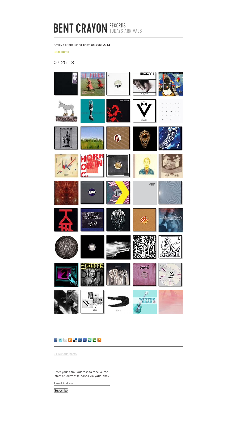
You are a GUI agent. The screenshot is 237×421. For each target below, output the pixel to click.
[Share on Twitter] (60, 340)
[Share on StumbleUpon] (89, 340)
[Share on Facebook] (55, 340)
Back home (61, 52)
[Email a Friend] (65, 340)
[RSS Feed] (99, 340)
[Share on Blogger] (70, 340)
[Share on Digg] (80, 340)
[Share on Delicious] (75, 340)
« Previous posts (65, 354)
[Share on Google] (85, 340)
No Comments (170, 348)
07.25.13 (64, 62)
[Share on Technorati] (94, 340)
